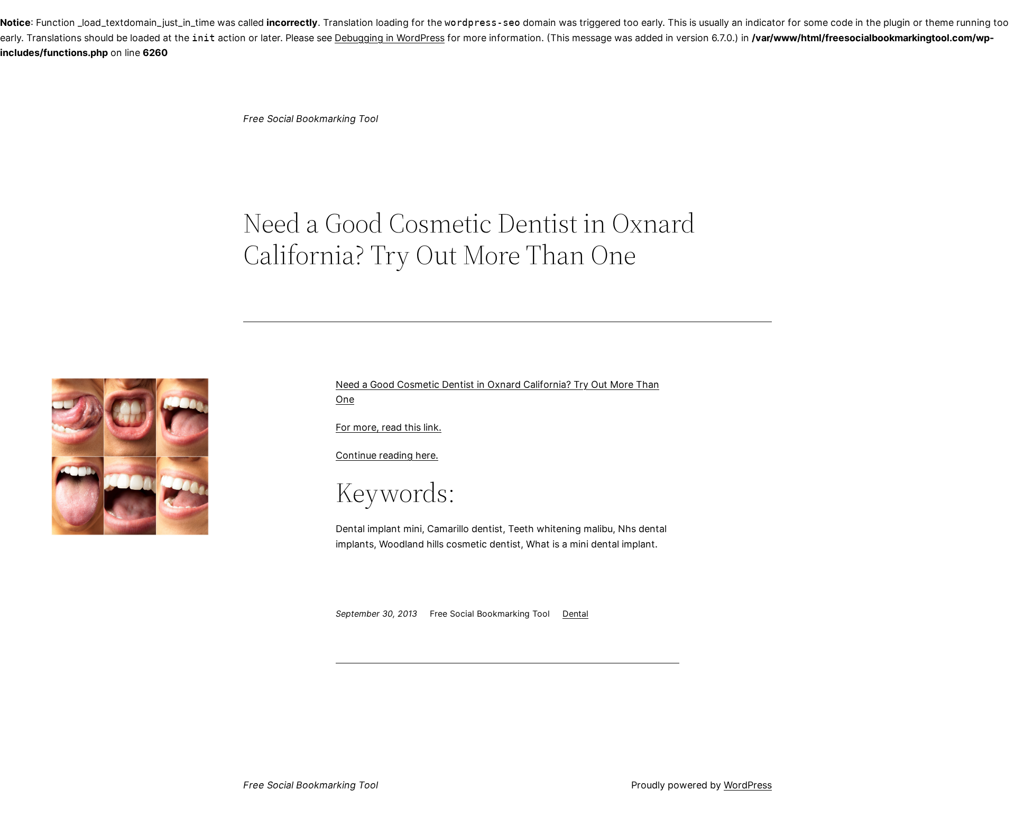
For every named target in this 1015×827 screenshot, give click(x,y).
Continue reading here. (387, 455)
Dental (575, 613)
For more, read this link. (388, 427)
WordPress (748, 785)
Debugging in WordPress (390, 37)
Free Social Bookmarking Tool (310, 118)
